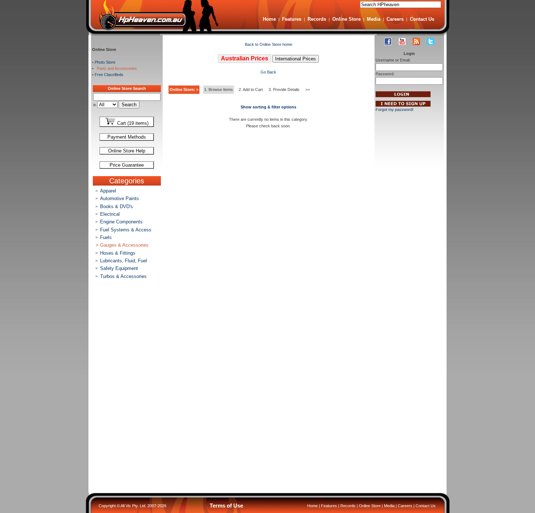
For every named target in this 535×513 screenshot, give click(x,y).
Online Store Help (126, 151)
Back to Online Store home (268, 44)
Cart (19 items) (132, 123)
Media (373, 19)
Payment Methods (126, 137)
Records (317, 19)
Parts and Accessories (116, 68)
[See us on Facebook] (388, 41)
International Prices (295, 58)
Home (269, 19)
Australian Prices (244, 58)
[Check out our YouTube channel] (402, 41)
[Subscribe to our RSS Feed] (416, 41)
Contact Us (422, 19)
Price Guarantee (127, 165)
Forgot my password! (394, 109)
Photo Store (105, 62)
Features (291, 19)
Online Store (346, 19)
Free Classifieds (109, 74)
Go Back (268, 72)
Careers (395, 19)
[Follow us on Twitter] (430, 41)
